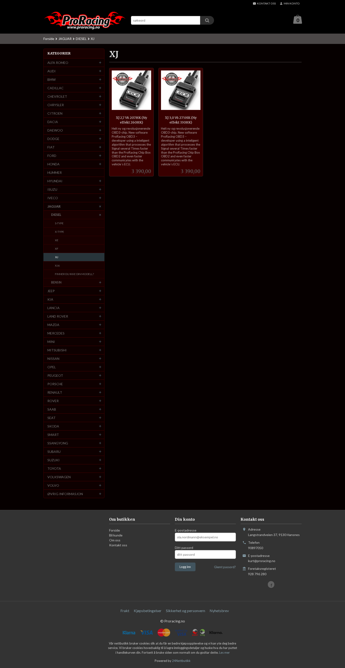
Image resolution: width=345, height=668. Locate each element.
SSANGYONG (57, 443)
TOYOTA (54, 468)
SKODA (53, 426)
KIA (50, 299)
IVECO (52, 198)
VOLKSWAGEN (59, 477)
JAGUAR (54, 206)
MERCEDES (56, 333)
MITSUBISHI (57, 350)
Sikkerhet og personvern (185, 610)
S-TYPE (59, 223)
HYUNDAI (54, 181)
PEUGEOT (55, 375)
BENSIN (56, 282)
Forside (48, 39)
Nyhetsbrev (219, 610)
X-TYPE (59, 231)
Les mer (224, 652)
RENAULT (54, 392)
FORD (51, 156)
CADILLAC (55, 88)
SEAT (51, 418)
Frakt (124, 610)
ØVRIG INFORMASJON (65, 494)
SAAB (51, 409)
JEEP (51, 291)
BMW (51, 80)
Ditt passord (184, 548)
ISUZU (52, 189)
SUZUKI (53, 460)
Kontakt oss (118, 545)
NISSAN (53, 359)
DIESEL (56, 215)
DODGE (53, 139)
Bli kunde (116, 535)
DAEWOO (55, 130)
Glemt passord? (225, 567)
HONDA (53, 164)
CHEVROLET (57, 96)
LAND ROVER (57, 316)
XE (56, 240)
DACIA (52, 122)
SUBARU (54, 452)
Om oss (114, 540)
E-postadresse (185, 530)
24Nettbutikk (181, 661)
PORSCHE (55, 384)
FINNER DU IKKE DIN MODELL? (74, 274)
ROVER (53, 401)
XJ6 (57, 265)
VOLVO (53, 485)
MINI (51, 342)
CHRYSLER (55, 105)
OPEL (51, 367)
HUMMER (54, 173)
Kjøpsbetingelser (147, 610)
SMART (53, 435)
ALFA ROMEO (57, 63)
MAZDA (53, 325)
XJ (56, 257)
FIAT (51, 147)
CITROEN (54, 113)
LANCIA (53, 308)
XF (56, 248)
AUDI (51, 71)
